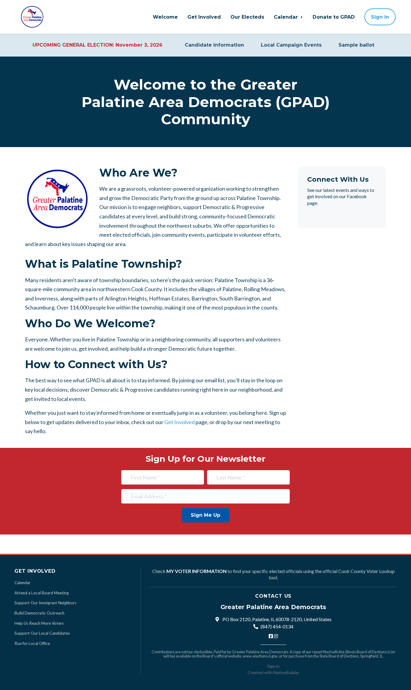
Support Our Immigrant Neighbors (45, 602)
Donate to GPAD (334, 17)
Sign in (380, 17)
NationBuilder (286, 672)
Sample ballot (356, 45)
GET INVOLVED (35, 571)
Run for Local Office (32, 643)
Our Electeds (247, 17)
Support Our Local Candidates (42, 633)
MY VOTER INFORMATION (196, 571)
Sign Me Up (205, 515)
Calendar (286, 17)
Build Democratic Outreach (39, 613)
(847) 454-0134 (277, 626)
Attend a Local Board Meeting (41, 592)
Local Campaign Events (291, 45)
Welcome (165, 17)
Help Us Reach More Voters (39, 623)
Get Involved (204, 17)
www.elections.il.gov (260, 656)
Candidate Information (214, 45)
